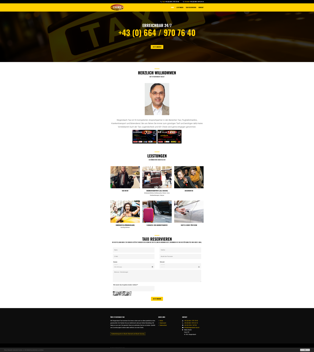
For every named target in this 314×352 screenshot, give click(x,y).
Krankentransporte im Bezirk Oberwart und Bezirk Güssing (127, 334)
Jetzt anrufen (157, 47)
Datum (115, 262)
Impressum (163, 323)
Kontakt (201, 7)
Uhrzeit (162, 262)
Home (172, 7)
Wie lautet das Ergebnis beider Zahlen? (125, 285)
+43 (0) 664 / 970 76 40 (170, 1)
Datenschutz (163, 325)
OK (305, 350)
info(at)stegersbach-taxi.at (191, 327)
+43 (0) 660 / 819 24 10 (194, 1)
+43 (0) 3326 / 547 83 (190, 325)
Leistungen (179, 7)
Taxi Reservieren (191, 7)
